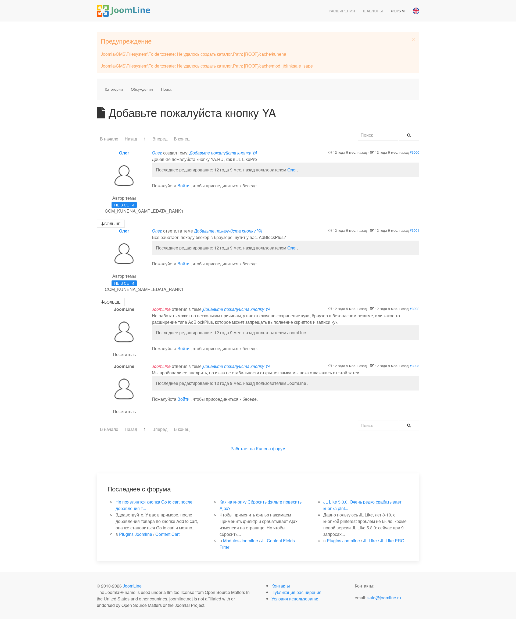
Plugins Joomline (135, 534)
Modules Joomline (240, 540)
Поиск (166, 89)
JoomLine (132, 586)
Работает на (243, 448)
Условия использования (295, 599)
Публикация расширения (296, 592)
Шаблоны (373, 10)
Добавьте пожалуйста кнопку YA (223, 153)
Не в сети (124, 204)
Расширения (342, 10)
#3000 (414, 152)
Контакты (280, 586)
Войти (183, 185)
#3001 (414, 230)
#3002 (414, 308)
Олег (124, 153)
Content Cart (167, 534)
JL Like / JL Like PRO (383, 540)
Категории (114, 89)
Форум (398, 10)
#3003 (414, 365)
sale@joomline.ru (384, 598)
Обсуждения (142, 89)
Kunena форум (270, 448)
